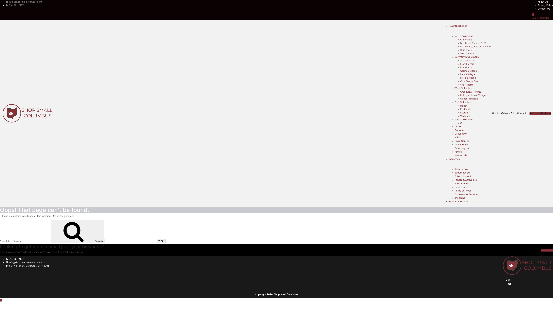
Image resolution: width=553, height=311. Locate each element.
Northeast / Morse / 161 (473, 43)
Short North (466, 84)
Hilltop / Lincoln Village (473, 95)
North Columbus (463, 36)
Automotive (461, 169)
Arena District (467, 60)
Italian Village (467, 74)
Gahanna (459, 130)
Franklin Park (467, 63)
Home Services (462, 190)
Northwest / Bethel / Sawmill (476, 46)
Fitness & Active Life (465, 180)
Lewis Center (461, 141)
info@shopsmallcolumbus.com (25, 262)
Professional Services (466, 194)
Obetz (463, 123)
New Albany (461, 144)
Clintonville (466, 39)
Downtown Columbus (466, 57)
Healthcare (460, 187)
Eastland (465, 109)
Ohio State (466, 50)
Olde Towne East (469, 81)
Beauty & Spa (462, 172)
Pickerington (461, 148)
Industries (454, 159)
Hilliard (458, 137)
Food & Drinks (462, 183)
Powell (458, 151)
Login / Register (540, 17)
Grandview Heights (470, 91)
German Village (468, 70)
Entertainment (462, 176)
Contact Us (544, 8)
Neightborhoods (458, 26)
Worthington (467, 53)
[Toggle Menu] (444, 23)
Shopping (459, 198)
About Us (543, 1)
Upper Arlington (469, 98)
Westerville (460, 155)
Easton (464, 112)
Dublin (458, 126)
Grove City (460, 133)
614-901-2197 (16, 258)
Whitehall (465, 116)
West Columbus (463, 88)
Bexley (463, 105)
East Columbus (462, 102)
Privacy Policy (545, 5)
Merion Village (468, 77)
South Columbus (463, 119)
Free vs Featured (458, 201)
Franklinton (466, 67)
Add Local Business (540, 113)
